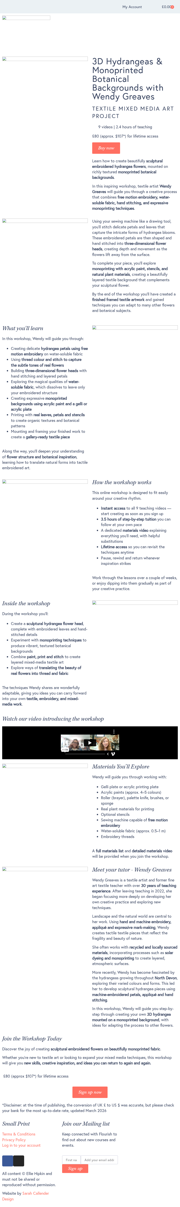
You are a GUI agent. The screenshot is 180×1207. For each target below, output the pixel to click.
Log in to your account (21, 1145)
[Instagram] (18, 1160)
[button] (176, 34)
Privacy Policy (14, 1139)
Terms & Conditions (18, 1134)
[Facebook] (7, 1160)
